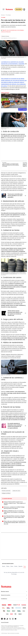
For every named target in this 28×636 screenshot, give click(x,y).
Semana (3, 15)
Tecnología (8, 15)
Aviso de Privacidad (6, 622)
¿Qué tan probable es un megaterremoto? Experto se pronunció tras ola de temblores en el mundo (10, 165)
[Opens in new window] (4, 619)
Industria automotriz (6, 490)
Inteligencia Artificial (6, 493)
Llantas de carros (16, 490)
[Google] (2, 619)
